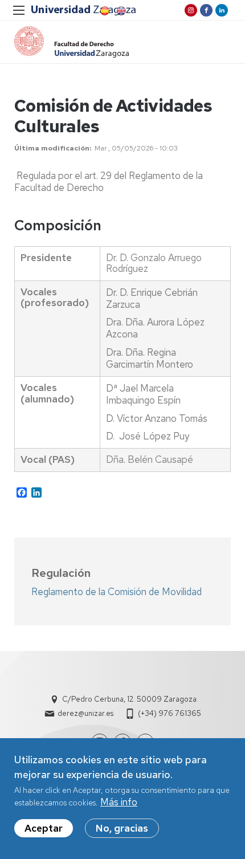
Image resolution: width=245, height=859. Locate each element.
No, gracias (122, 828)
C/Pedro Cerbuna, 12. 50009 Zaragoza (129, 699)
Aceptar (43, 828)
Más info (118, 802)
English (120, 11)
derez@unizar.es (85, 713)
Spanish (104, 11)
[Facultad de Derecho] (71, 42)
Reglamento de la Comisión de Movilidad (116, 591)
